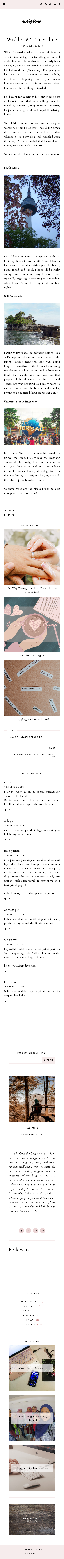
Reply (7, 810)
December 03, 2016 (14, 987)
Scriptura (36, 1549)
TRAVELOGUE (31, 1324)
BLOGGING (31, 1306)
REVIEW (31, 1320)
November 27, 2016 (14, 944)
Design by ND (32, 1554)
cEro (7, 782)
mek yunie (12, 851)
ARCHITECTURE (31, 1302)
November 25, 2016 (14, 914)
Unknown (11, 940)
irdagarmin (12, 821)
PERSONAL (9, 510)
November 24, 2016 (14, 787)
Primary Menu (2, 4)
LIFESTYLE (31, 1311)
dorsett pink (13, 910)
